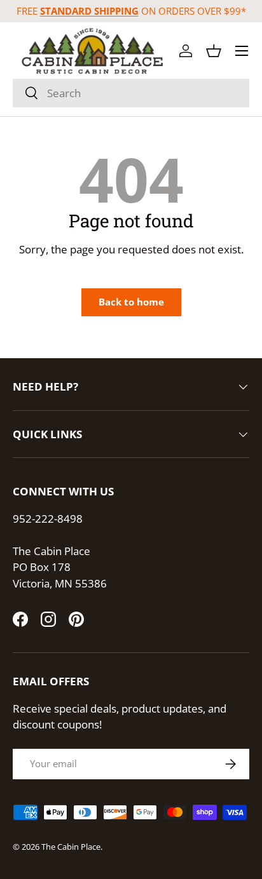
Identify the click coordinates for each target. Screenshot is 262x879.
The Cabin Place (70, 846)
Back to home (131, 301)
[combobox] (131, 93)
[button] (214, 51)
